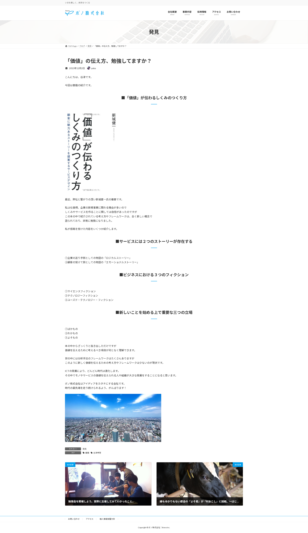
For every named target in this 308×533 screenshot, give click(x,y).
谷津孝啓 (97, 453)
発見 (84, 449)
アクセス (89, 519)
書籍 (87, 453)
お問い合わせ (74, 519)
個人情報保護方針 (107, 519)
